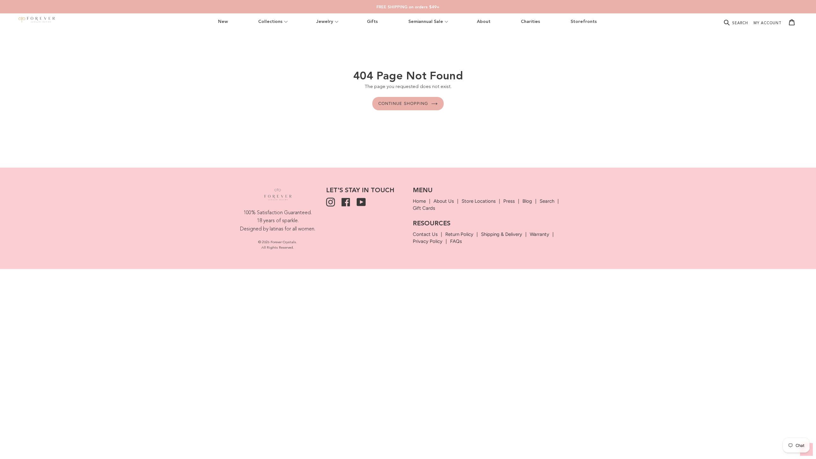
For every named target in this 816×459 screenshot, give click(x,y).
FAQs (456, 241)
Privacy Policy (427, 241)
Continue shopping (403, 103)
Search (547, 201)
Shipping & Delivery (501, 234)
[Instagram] (330, 202)
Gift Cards (424, 208)
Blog (527, 201)
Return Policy (459, 234)
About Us (443, 201)
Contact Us (425, 234)
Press (509, 201)
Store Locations (479, 201)
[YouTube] (361, 202)
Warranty (539, 234)
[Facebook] (345, 202)
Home (419, 201)
